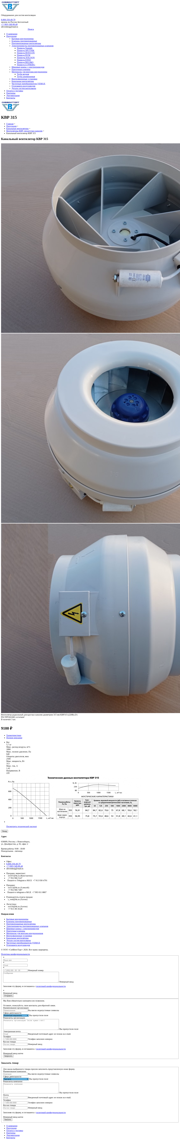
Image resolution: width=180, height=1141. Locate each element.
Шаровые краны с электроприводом (28, 67)
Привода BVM (23, 55)
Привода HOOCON (26, 53)
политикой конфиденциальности (51, 986)
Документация (13, 95)
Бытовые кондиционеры (23, 39)
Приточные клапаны (21, 69)
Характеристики (13, 735)
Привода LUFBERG (26, 65)
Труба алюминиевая (26, 76)
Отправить (8, 996)
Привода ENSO (24, 60)
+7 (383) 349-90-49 (9, 24)
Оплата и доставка (14, 91)
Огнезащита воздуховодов (23, 86)
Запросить (8, 1056)
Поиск (31, 29)
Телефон (7, 1036)
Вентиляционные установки (24, 79)
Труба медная (23, 74)
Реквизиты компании (12, 1081)
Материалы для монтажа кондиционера (29, 72)
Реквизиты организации (14, 1018)
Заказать (7, 1120)
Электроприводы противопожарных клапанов (32, 46)
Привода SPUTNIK (25, 50)
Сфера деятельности (12, 1013)
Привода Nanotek (24, 48)
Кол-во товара (9, 1042)
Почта (6, 1095)
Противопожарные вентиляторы (26, 43)
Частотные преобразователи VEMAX (28, 84)
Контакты (10, 98)
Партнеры (10, 93)
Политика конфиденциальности (15, 954)
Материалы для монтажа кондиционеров (24, 933)
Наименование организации (16, 1008)
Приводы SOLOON (26, 57)
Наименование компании (14, 1071)
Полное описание (14, 738)
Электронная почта (12, 1031)
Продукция (11, 36)
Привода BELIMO (25, 62)
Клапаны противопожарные (24, 41)
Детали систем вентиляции (24, 88)
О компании (11, 34)
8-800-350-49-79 (8, 20)
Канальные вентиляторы (23, 81)
